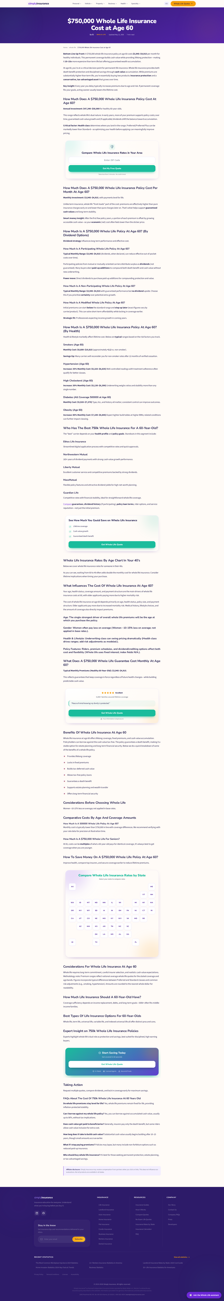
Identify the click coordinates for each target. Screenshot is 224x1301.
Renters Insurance (106, 1239)
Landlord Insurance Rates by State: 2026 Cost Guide (163, 1263)
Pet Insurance (104, 1224)
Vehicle (87, 3)
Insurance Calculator (144, 1229)
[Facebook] (43, 1213)
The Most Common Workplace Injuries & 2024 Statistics (57, 1263)
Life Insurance (104, 1205)
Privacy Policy (38, 1274)
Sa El (92, 34)
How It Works (141, 1209)
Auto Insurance (104, 1214)
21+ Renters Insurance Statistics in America (105, 1263)
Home (65, 47)
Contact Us (172, 1209)
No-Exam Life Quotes (144, 1219)
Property (99, 3)
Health (123, 3)
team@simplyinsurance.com (135, 1294)
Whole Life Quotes (182, 3)
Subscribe (79, 1239)
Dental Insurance (105, 1244)
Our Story (172, 1205)
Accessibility (75, 1274)
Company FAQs (174, 1214)
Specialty (134, 3)
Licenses (65, 1274)
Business (111, 3)
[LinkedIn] (36, 1213)
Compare (67, 504)
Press (170, 1219)
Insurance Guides (142, 1205)
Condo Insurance (105, 1229)
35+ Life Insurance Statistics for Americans (159, 1267)
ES (167, 4)
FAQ (137, 1234)
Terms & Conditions (52, 1274)
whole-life (72, 47)
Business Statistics (96, 1267)
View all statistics (180, 1257)
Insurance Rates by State (145, 1224)
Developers (172, 1224)
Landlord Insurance (106, 1209)
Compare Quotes (142, 1214)
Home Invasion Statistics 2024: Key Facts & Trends (55, 1267)
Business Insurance (106, 1234)
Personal (76, 3)
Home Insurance (105, 1219)
